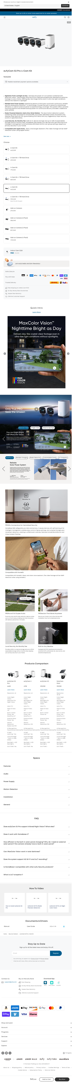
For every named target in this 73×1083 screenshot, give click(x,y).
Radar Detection (35, 457)
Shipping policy (17, 1067)
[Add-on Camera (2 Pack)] (36, 219)
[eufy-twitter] (10, 1053)
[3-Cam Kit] (36, 168)
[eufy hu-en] (34, 17)
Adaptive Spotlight (48, 427)
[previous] (5, 439)
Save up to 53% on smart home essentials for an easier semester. (36, 13)
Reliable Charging (22, 457)
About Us (6, 1067)
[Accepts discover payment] (33, 1008)
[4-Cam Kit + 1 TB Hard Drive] (36, 199)
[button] (68, 2)
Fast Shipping (26, 982)
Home (5, 934)
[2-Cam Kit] (36, 149)
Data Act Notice (50, 1070)
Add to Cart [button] (46, 1079)
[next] (68, 439)
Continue (65, 5)
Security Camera (13, 934)
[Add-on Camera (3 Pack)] (36, 229)
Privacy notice (41, 1067)
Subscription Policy (36, 1070)
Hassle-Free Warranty (28, 989)
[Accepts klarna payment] (33, 1014)
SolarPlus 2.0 (10, 457)
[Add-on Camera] (36, 209)
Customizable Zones (49, 457)
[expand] (67, 81)
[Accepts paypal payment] (60, 1008)
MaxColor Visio (23, 427)
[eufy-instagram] (2, 1053)
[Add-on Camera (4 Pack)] (36, 239)
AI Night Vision (35, 427)
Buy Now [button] (62, 1079)
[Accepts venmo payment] (15, 1014)
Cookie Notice (22, 1070)
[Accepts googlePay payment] (42, 1008)
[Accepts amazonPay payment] (6, 1008)
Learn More (36, 312)
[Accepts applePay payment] (24, 1008)
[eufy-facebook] (6, 1053)
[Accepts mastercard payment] (51, 1008)
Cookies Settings (53, 1067)
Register (56, 953)
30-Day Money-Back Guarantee (32, 985)
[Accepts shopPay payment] (6, 1014)
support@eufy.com (11, 982)
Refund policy (29, 1067)
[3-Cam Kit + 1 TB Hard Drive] (36, 178)
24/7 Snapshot (62, 457)
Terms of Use (34, 958)
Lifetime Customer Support (30, 992)
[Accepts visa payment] (24, 1014)
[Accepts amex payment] (15, 1008)
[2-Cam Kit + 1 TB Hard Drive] (36, 159)
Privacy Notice (44, 958)
